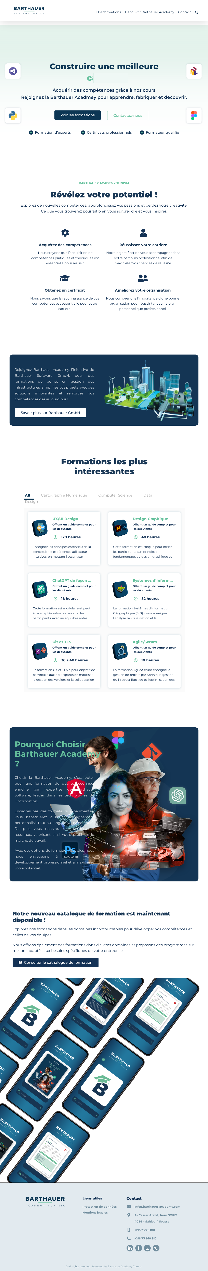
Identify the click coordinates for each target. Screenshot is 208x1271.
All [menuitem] (27, 495)
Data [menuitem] (147, 495)
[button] (196, 12)
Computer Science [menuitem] (115, 495)
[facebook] (138, 1248)
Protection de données (99, 1206)
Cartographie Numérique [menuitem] (64, 495)
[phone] (156, 1248)
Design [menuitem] (31, 501)
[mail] (147, 1248)
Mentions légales (95, 1212)
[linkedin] (130, 1248)
